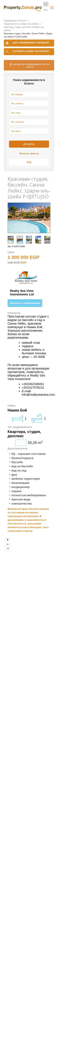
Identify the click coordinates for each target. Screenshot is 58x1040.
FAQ (29, 162)
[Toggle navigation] (51, 7)
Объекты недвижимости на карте (31, 65)
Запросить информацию (24, 303)
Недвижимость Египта (15, 20)
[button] (46, 239)
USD (10, 262)
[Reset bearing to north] (7, 548)
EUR (17, 262)
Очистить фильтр (29, 153)
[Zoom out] (7, 544)
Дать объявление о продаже (31, 42)
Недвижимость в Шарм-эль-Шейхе (21, 24)
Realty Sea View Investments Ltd (22, 292)
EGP (23, 262)
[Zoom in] (7, 539)
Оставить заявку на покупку (31, 51)
